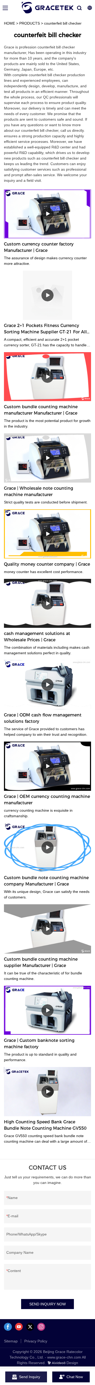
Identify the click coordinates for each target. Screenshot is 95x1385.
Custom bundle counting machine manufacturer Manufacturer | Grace (41, 410)
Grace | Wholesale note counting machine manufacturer (38, 491)
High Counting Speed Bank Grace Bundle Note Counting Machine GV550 (45, 1125)
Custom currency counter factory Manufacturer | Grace (39, 247)
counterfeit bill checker (63, 23)
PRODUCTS (29, 23)
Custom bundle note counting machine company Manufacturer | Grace (46, 881)
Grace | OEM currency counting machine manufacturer (47, 799)
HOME (9, 23)
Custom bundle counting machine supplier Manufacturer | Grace (41, 962)
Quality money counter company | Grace (47, 564)
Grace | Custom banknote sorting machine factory (39, 1043)
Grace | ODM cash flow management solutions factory (43, 718)
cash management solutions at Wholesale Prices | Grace (37, 636)
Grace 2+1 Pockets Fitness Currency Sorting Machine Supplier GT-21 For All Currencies (45, 329)
